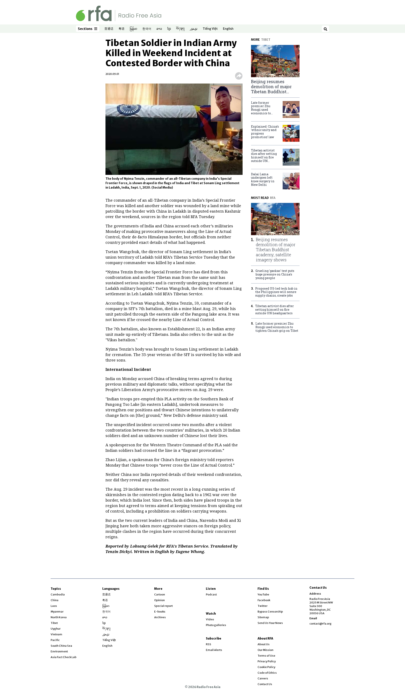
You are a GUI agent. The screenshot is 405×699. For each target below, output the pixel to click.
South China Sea (61, 646)
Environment (59, 651)
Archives (160, 617)
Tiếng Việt (210, 29)
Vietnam (56, 634)
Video (210, 619)
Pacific (55, 640)
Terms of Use (266, 655)
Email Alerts (214, 650)
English (228, 29)
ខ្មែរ (169, 29)
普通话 (108, 29)
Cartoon (159, 594)
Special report (163, 606)
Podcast (211, 594)
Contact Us (265, 684)
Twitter (262, 606)
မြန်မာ (133, 29)
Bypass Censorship (270, 611)
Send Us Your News (270, 623)
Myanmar (57, 611)
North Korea (59, 617)
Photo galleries (216, 625)
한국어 (146, 29)
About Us (264, 644)
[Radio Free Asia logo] (118, 13)
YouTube (263, 594)
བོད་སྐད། (180, 29)
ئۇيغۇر (193, 29)
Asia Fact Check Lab (63, 657)
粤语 (121, 29)
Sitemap (263, 617)
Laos (54, 606)
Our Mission (265, 650)
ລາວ (159, 29)
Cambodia (58, 594)
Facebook (264, 600)
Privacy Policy (267, 661)
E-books (159, 611)
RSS (208, 644)
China (54, 600)
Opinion (159, 600)
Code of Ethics (267, 673)
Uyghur (56, 628)
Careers (263, 678)
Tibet (54, 623)
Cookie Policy (266, 667)
